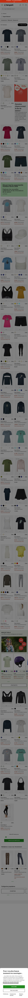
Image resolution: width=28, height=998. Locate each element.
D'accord (14, 986)
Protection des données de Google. (10, 982)
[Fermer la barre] (26, 1)
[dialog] (14, 983)
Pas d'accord (14, 990)
